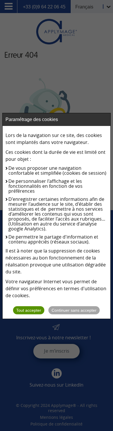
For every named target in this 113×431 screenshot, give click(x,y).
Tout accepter (28, 310)
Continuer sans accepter (74, 310)
